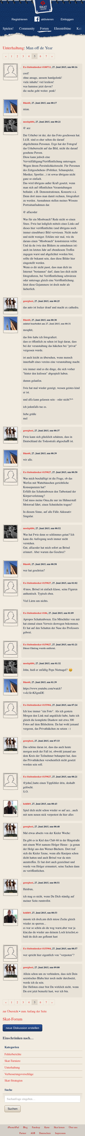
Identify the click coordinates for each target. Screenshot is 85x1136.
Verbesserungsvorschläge (19, 1074)
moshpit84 (28, 121)
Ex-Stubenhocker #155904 (37, 705)
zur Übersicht (10, 1011)
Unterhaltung (13, 48)
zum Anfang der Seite (34, 1011)
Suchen (13, 1108)
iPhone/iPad (13, 1127)
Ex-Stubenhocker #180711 (37, 67)
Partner (22, 1133)
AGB (33, 1133)
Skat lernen (59, 1127)
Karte (47, 1127)
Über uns (73, 1127)
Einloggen (67, 19)
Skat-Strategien (13, 1080)
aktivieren (47, 19)
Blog (25, 1127)
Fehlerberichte (13, 1054)
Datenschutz (45, 1133)
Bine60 (26, 103)
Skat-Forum (12, 1019)
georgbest (28, 301)
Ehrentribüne (62, 28)
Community (27, 28)
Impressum (60, 1133)
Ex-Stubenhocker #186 (35, 613)
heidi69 (27, 803)
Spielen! (8, 28)
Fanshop (36, 1127)
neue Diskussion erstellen (22, 1028)
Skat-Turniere (12, 1061)
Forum (44, 28)
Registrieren (19, 19)
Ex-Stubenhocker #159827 (37, 472)
